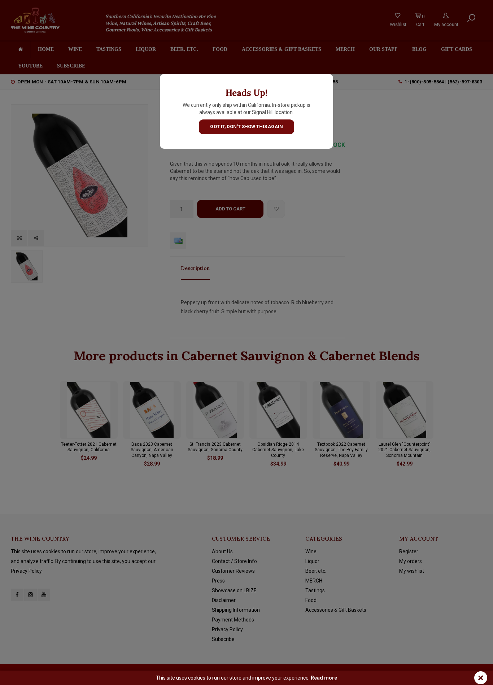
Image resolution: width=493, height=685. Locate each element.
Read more (324, 678)
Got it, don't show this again (246, 126)
